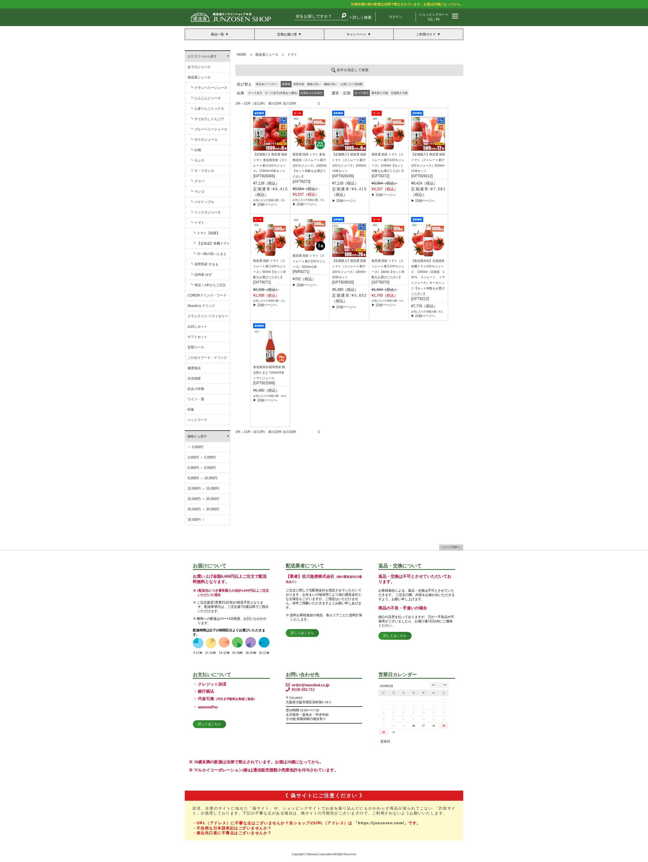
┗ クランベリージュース (208, 88)
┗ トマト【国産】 (206, 233)
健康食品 (194, 368)
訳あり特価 (196, 389)
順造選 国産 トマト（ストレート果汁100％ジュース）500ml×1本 (309, 261)
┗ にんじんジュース (205, 98)
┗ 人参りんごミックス (207, 108)
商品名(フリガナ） (267, 84)
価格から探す (197, 436)
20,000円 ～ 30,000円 (203, 509)
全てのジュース (199, 67)
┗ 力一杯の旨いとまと (210, 254)
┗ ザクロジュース (203, 140)
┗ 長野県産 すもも (204, 264)
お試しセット (197, 326)
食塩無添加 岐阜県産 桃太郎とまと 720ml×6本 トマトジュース (269, 372)
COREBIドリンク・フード (207, 295)
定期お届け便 (287, 34)
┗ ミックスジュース (205, 212)
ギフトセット (197, 337)
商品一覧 (217, 34)
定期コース (196, 347)
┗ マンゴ (197, 191)
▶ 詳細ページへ (265, 204)
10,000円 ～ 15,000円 (203, 488)
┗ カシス (197, 160)
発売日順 (298, 84)
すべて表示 (255, 92)
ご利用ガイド (426, 34)
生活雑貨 (194, 378)
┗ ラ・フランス (202, 171)
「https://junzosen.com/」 (381, 823)
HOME (242, 54)
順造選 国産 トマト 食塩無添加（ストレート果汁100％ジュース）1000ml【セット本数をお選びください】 (310, 165)
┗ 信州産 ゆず (201, 274)
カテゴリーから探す (202, 56)
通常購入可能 (379, 92)
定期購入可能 (399, 92)
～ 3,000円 (195, 447)
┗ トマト (197, 223)
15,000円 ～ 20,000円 (203, 499)
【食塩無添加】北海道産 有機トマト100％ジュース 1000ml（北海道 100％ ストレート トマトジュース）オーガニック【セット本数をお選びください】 (428, 277)
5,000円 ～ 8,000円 (202, 468)
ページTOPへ (451, 547)
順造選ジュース (199, 77)
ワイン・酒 (196, 399)
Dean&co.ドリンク (201, 306)
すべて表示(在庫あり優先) (281, 92)
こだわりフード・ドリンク (207, 357)
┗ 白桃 (195, 150)
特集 (191, 409)
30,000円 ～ (196, 520)
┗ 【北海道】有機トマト (211, 243)
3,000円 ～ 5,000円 (202, 457)
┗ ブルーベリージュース (208, 129)
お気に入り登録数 (351, 84)
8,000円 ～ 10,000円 (202, 478)
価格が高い (331, 84)
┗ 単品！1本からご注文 (208, 285)
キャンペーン (356, 34)
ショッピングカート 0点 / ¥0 (434, 17)
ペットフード (197, 420)
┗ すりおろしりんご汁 (207, 119)
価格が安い (314, 84)
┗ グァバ (197, 181)
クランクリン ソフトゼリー (208, 316)
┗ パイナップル (202, 202)
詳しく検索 (362, 17)
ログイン (395, 17)
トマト (292, 54)
